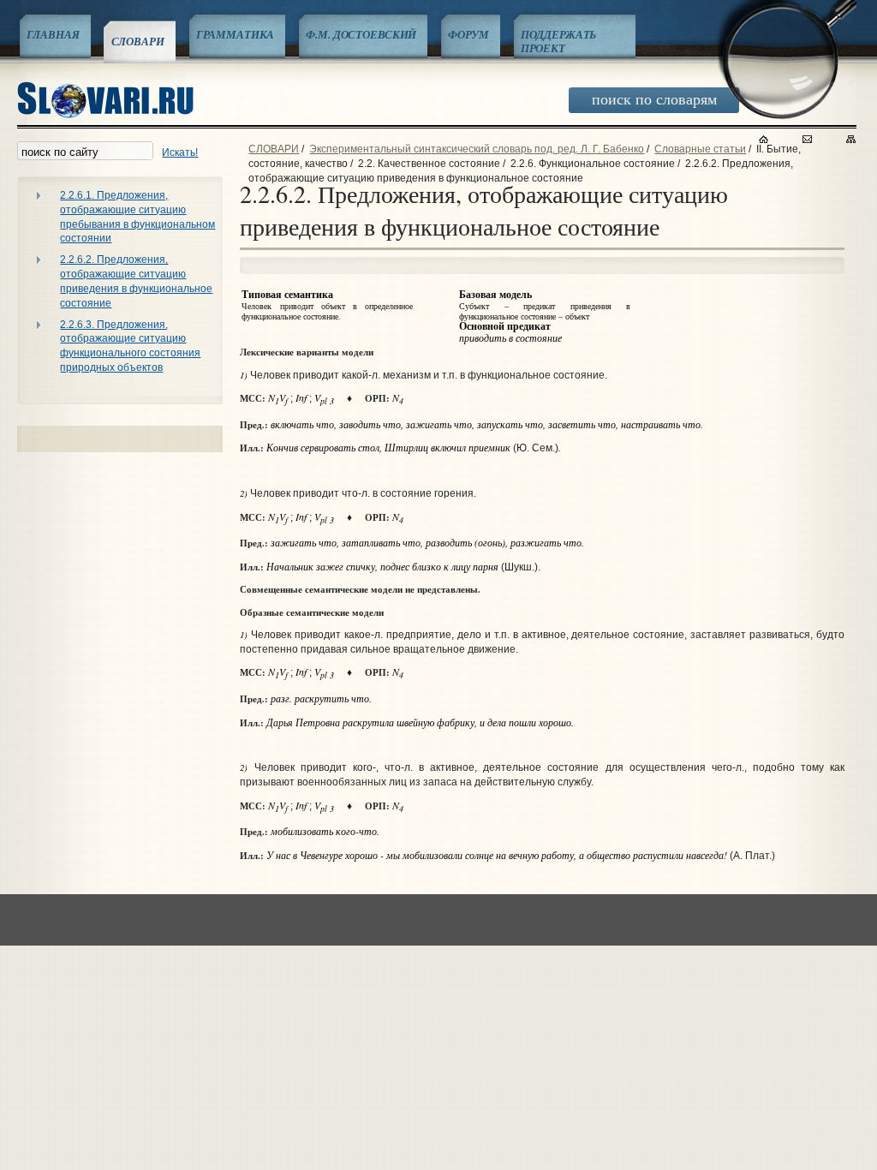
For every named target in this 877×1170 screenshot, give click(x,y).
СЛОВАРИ (137, 41)
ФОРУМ (468, 34)
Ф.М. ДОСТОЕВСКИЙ (361, 34)
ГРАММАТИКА (235, 34)
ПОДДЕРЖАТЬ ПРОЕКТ (559, 41)
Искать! (180, 152)
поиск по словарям (654, 98)
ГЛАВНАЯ (53, 34)
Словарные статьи (700, 149)
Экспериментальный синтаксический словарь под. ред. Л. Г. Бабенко (476, 149)
